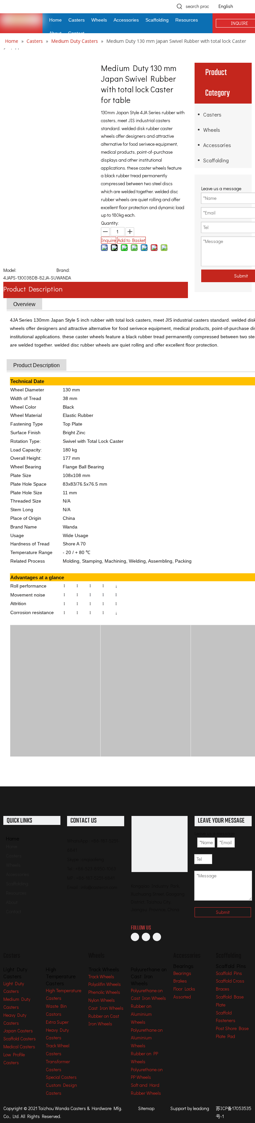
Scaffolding (216, 160)
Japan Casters (18, 1030)
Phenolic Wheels (104, 992)
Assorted (182, 997)
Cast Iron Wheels (106, 1008)
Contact (13, 911)
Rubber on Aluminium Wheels (141, 1014)
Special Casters (61, 1077)
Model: (9, 270)
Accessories (217, 144)
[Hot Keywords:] (180, 6)
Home (11, 846)
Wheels (211, 129)
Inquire (108, 240)
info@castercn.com (99, 887)
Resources (16, 893)
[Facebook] (135, 936)
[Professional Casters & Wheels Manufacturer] (159, 844)
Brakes (180, 981)
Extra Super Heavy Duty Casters (57, 1030)
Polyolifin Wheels (104, 984)
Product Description (32, 288)
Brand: (63, 270)
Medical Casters (19, 1046)
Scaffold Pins (229, 973)
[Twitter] (157, 936)
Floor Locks (184, 989)
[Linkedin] (146, 936)
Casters (212, 114)
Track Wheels (101, 976)
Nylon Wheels (101, 1000)
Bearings (182, 973)
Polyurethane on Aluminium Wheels (147, 1038)
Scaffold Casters (19, 1038)
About (12, 902)
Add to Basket (131, 240)
